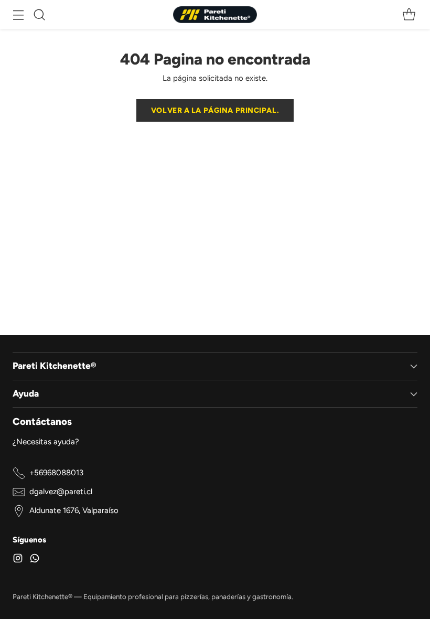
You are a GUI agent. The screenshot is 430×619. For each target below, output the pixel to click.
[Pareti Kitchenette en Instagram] (18, 560)
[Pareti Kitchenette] (215, 14)
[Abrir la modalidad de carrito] (409, 15)
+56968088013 (56, 472)
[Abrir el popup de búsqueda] (39, 15)
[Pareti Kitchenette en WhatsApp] (34, 560)
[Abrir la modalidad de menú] (18, 15)
